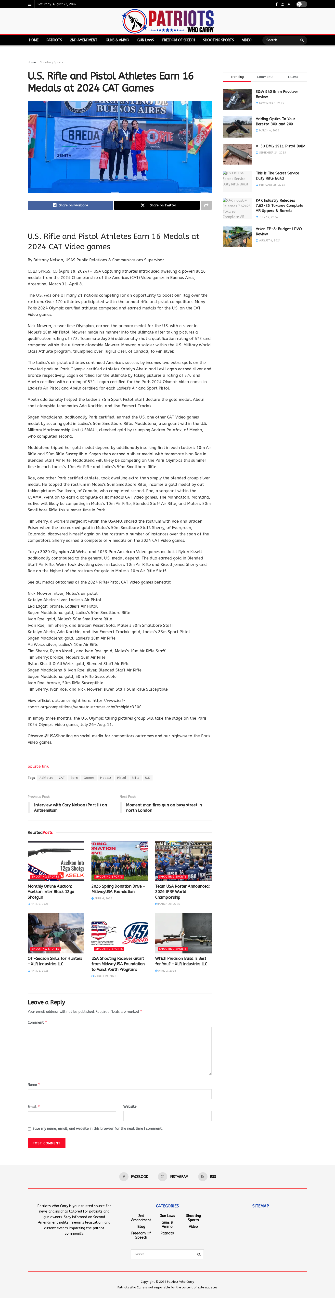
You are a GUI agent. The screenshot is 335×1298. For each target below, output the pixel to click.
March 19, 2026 (105, 976)
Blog (141, 1227)
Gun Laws (145, 40)
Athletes (46, 778)
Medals (106, 778)
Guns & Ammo (117, 40)
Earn (74, 778)
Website (130, 1106)
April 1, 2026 (39, 970)
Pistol (121, 778)
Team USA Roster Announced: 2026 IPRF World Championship (182, 892)
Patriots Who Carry (180, 1282)
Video (247, 40)
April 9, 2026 (39, 904)
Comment (37, 1022)
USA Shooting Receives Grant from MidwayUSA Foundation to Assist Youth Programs (118, 964)
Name (34, 1084)
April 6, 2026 (103, 898)
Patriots (54, 40)
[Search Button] (302, 40)
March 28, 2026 (168, 904)
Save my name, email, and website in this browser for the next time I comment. (98, 1129)
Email (34, 1106)
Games (89, 778)
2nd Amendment (83, 40)
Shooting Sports (218, 40)
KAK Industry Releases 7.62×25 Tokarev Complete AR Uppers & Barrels (279, 205)
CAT (62, 778)
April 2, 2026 (166, 970)
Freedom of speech (178, 40)
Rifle (136, 778)
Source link (38, 766)
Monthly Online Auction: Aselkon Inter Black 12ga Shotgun (51, 892)
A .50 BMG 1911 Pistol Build (281, 146)
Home (34, 40)
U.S (147, 778)
